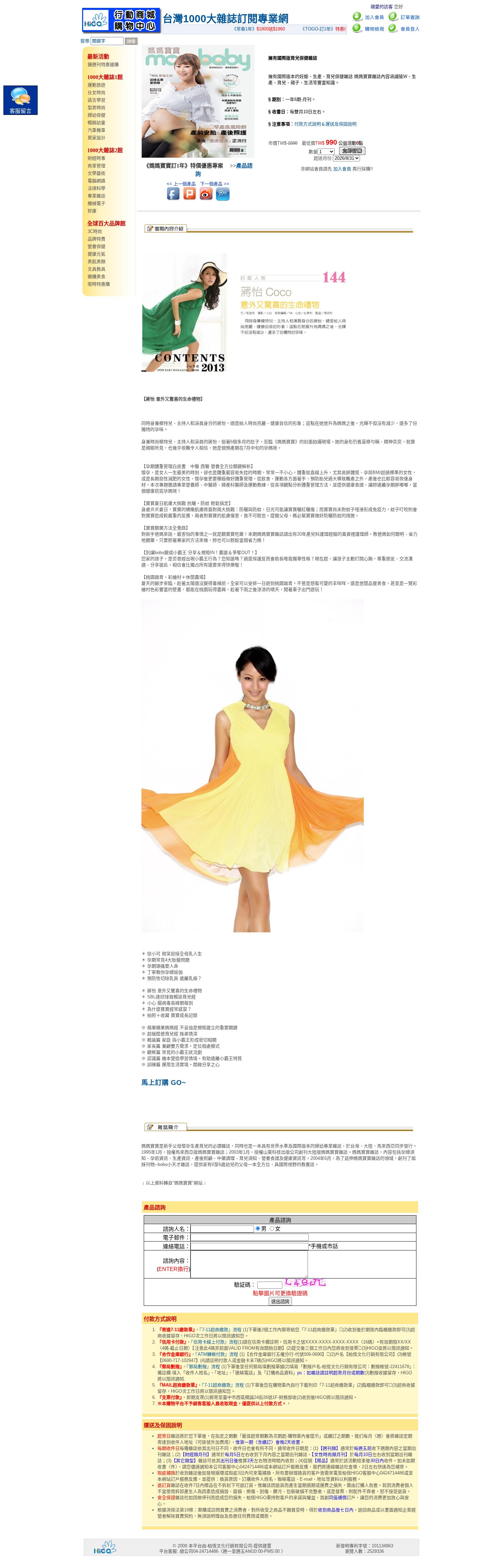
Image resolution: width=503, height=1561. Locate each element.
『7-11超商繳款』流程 (220, 1329)
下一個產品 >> (214, 183)
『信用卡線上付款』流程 (214, 1341)
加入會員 (342, 168)
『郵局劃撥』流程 (203, 1366)
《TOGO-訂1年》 (316, 28)
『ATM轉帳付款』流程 (216, 1354)
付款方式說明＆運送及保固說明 (325, 124)
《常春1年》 (242, 28)
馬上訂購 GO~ (163, 1082)
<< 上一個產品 (181, 183)
